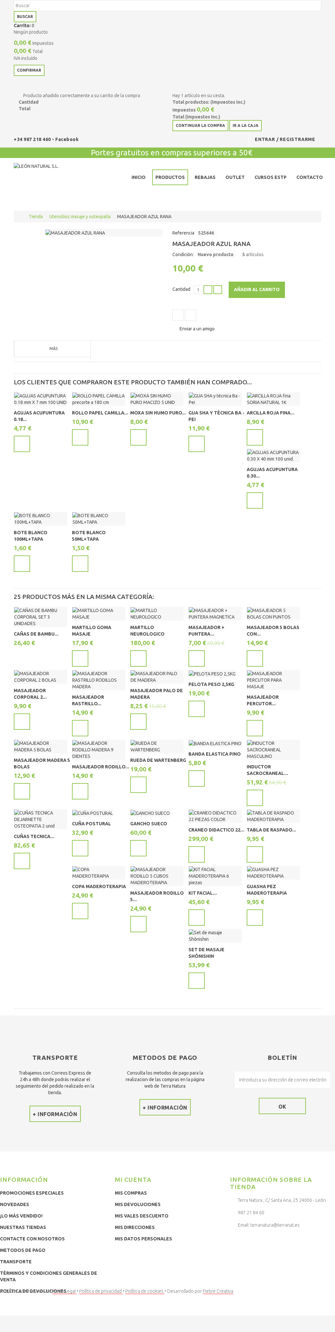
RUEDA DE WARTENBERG (158, 760)
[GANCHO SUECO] (150, 813)
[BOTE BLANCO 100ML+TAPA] (40, 519)
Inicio (139, 177)
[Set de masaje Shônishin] (215, 936)
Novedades (14, 1204)
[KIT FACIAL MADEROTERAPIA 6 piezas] (215, 876)
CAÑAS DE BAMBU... (36, 634)
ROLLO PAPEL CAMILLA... (100, 412)
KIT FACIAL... (202, 893)
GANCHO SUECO (148, 823)
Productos (170, 177)
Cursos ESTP (271, 177)
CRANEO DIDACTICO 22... (216, 829)
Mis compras (131, 1193)
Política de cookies (145, 1291)
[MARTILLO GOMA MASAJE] (98, 614)
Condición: (183, 254)
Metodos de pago (22, 1250)
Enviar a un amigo (197, 328)
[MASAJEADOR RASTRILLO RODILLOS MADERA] (98, 680)
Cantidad (181, 289)
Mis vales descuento (141, 1215)
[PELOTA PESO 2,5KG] (212, 673)
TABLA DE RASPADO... (271, 829)
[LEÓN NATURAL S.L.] (62, 178)
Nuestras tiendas (23, 1227)
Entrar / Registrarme (285, 139)
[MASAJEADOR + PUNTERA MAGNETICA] (215, 614)
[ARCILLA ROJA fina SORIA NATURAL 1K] (273, 399)
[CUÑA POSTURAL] (92, 813)
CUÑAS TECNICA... (34, 836)
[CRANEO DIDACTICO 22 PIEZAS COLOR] (215, 816)
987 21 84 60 (251, 1212)
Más (53, 348)
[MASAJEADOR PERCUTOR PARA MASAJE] (273, 680)
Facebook (67, 139)
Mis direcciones (135, 1227)
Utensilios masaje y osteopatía (80, 216)
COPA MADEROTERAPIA (99, 886)
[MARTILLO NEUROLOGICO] (157, 614)
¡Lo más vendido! (21, 1215)
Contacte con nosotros (32, 1238)
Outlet (235, 177)
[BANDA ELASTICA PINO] (215, 743)
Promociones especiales (32, 1193)
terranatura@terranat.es (275, 1225)
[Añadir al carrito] (22, 444)
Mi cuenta (133, 1179)
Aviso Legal (64, 1291)
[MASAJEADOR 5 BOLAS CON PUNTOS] (273, 614)
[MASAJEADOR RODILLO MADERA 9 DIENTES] (98, 750)
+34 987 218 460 (33, 139)
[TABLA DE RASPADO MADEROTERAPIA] (273, 816)
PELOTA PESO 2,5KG (211, 684)
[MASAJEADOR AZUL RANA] (75, 232)
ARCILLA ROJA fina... (270, 412)
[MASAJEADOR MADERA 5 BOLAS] (40, 746)
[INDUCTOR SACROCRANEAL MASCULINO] (273, 750)
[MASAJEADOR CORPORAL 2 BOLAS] (40, 677)
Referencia (183, 233)
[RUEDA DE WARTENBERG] (157, 746)
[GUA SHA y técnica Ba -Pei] (215, 399)
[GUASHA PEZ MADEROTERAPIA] (273, 873)
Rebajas (205, 177)
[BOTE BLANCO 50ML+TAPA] (98, 519)
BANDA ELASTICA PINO (214, 754)
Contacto (309, 177)
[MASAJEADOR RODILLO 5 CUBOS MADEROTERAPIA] (157, 876)
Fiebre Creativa (218, 1291)
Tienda (36, 216)
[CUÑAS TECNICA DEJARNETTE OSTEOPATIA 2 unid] (40, 819)
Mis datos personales (143, 1238)
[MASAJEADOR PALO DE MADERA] (157, 677)
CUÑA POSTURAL (91, 823)
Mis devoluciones (138, 1204)
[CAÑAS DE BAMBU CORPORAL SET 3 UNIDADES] (40, 617)
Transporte (16, 1261)
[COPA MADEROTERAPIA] (98, 873)
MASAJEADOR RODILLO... (100, 766)
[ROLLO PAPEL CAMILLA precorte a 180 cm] (98, 399)
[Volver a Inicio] (20, 216)
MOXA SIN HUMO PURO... (158, 412)
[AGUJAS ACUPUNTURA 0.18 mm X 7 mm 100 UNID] (40, 399)
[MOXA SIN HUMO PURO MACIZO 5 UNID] (157, 399)
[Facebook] (236, 1240)
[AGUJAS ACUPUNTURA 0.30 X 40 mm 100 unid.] (273, 456)
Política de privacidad (101, 1291)
